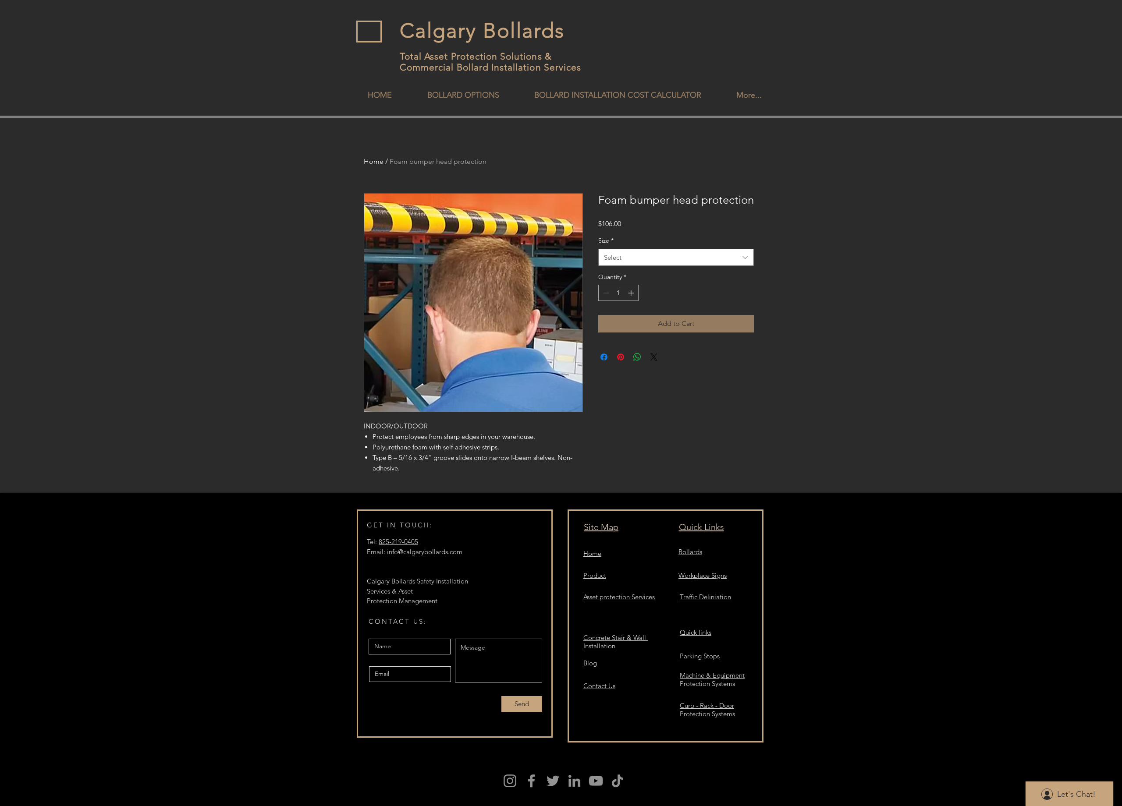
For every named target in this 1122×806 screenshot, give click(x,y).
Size (606, 240)
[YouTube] (595, 780)
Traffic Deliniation (705, 597)
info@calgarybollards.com (424, 552)
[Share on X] (654, 357)
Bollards (690, 552)
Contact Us (599, 686)
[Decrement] (605, 292)
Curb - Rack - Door (707, 705)
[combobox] (676, 257)
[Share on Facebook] (604, 357)
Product (594, 575)
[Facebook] (531, 780)
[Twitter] (552, 780)
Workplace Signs (702, 575)
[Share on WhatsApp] (637, 357)
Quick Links (701, 527)
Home (373, 161)
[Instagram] (509, 780)
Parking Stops (700, 656)
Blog (590, 663)
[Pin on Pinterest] (620, 357)
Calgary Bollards (482, 30)
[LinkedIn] (574, 780)
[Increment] (631, 292)
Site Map (601, 527)
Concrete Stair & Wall (615, 637)
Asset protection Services (619, 597)
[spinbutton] (618, 292)
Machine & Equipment (712, 675)
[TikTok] (617, 780)
